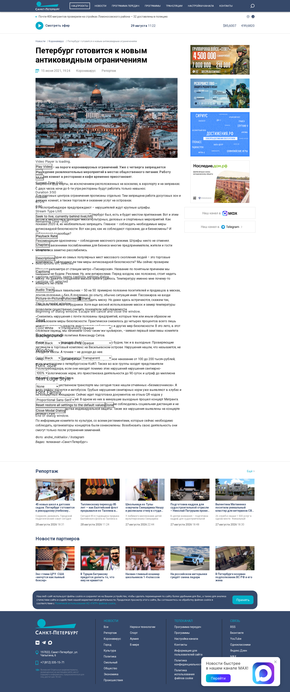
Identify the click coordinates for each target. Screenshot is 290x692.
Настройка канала (186, 638)
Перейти (218, 678)
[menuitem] (107, 276)
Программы (153, 5)
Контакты (226, 5)
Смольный (110, 662)
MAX (233, 656)
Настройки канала (201, 5)
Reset (70, 405)
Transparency (71, 328)
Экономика (111, 674)
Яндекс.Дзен (238, 650)
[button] (253, 16)
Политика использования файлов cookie (184, 674)
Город (107, 644)
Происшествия (113, 680)
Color (40, 328)
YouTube (235, 638)
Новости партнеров (58, 538)
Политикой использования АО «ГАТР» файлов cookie (85, 603)
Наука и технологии (142, 626)
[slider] (107, 202)
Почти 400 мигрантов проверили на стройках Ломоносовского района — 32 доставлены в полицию (103, 16)
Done (109, 405)
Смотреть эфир (57, 25)
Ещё (250, 471)
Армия (134, 638)
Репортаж (109, 71)
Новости (100, 5)
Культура (110, 650)
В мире (134, 644)
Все (106, 626)
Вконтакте (237, 632)
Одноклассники (240, 644)
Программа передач (125, 5)
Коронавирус (86, 71)
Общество (110, 668)
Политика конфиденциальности (188, 662)
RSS (233, 626)
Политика (110, 656)
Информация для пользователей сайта (188, 652)
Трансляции (174, 5)
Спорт (134, 632)
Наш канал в (212, 213)
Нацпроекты (79, 5)
